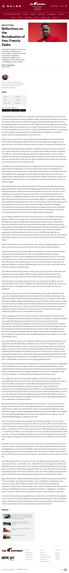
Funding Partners (44, 561)
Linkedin (57, 557)
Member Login (45, 18)
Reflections (41, 14)
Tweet (5, 97)
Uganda (23, 110)
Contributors (43, 559)
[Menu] (3, 6)
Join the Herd (54, 6)
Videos (20, 18)
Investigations (51, 14)
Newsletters (28, 554)
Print (5, 100)
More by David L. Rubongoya (8, 87)
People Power (15, 110)
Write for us (28, 559)
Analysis (25, 14)
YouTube (57, 559)
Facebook (18, 97)
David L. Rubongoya (8, 65)
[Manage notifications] (65, 569)
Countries (43, 554)
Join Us (37, 18)
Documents (28, 18)
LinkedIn (17, 100)
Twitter (57, 552)
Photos (13, 18)
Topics (42, 552)
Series (42, 550)
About (27, 550)
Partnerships (28, 552)
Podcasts (61, 14)
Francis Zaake (6, 110)
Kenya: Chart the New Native (12, 14)
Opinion (33, 14)
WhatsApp (7, 103)
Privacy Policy (64, 569)
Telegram (17, 103)
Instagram (58, 554)
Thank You (56, 18)
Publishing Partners (45, 557)
